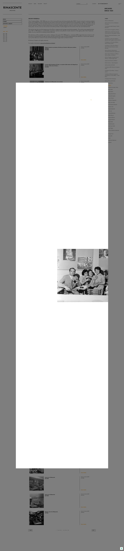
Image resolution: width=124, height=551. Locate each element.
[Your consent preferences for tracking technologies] (121, 548)
